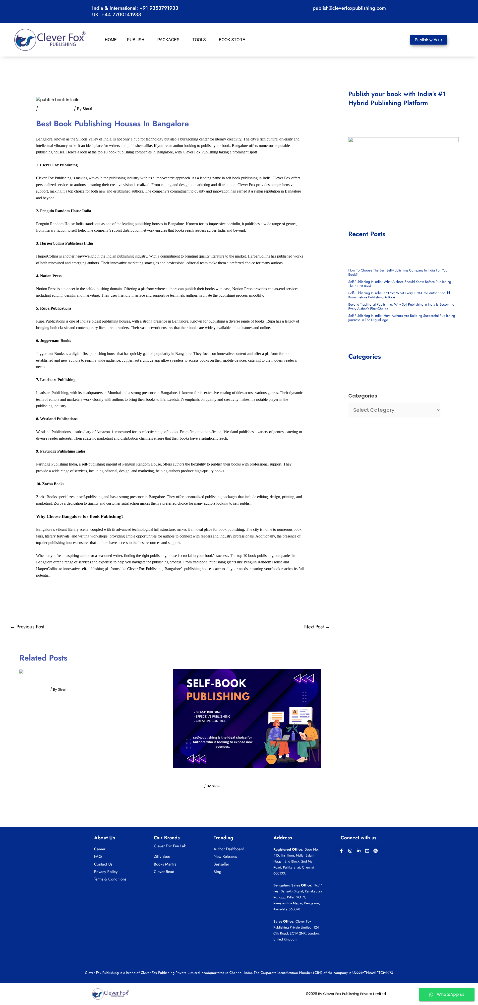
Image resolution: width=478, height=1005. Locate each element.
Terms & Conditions (110, 879)
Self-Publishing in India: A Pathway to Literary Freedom (77, 682)
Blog (217, 871)
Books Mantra (165, 864)
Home (111, 40)
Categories (362, 395)
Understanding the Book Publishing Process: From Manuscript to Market (241, 776)
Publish (135, 40)
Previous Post (27, 626)
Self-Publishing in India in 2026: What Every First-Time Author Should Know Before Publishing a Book (399, 295)
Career (99, 849)
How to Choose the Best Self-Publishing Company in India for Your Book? (398, 272)
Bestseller (221, 864)
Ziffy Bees (162, 856)
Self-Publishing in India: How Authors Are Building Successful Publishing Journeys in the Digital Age (401, 317)
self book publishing (56, 109)
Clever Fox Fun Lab (170, 846)
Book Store (232, 40)
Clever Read (164, 871)
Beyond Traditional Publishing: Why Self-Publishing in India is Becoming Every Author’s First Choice (401, 306)
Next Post (317, 626)
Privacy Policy (106, 871)
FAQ (98, 856)
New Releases (225, 856)
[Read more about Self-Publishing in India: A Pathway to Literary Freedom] (39, 672)
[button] (146, 40)
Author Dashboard (229, 849)
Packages (168, 40)
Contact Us (103, 864)
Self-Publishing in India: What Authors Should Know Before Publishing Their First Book (399, 283)
